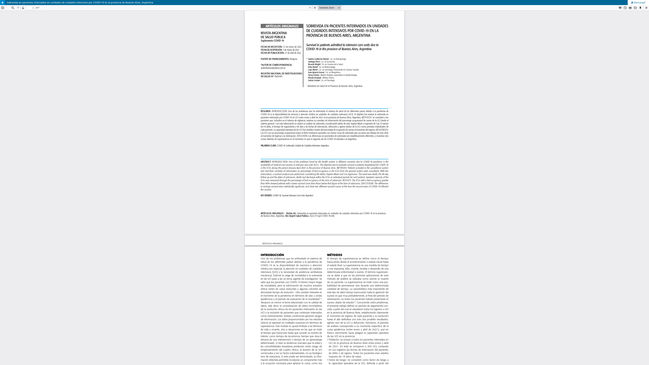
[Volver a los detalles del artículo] (2, 2)
